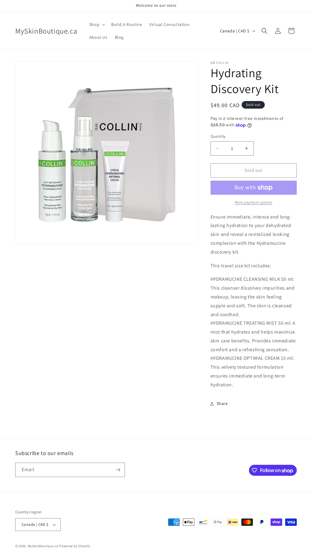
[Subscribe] (118, 470)
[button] (97, 24)
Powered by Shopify (74, 546)
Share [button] (222, 403)
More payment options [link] (253, 202)
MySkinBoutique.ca (43, 546)
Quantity (218, 136)
